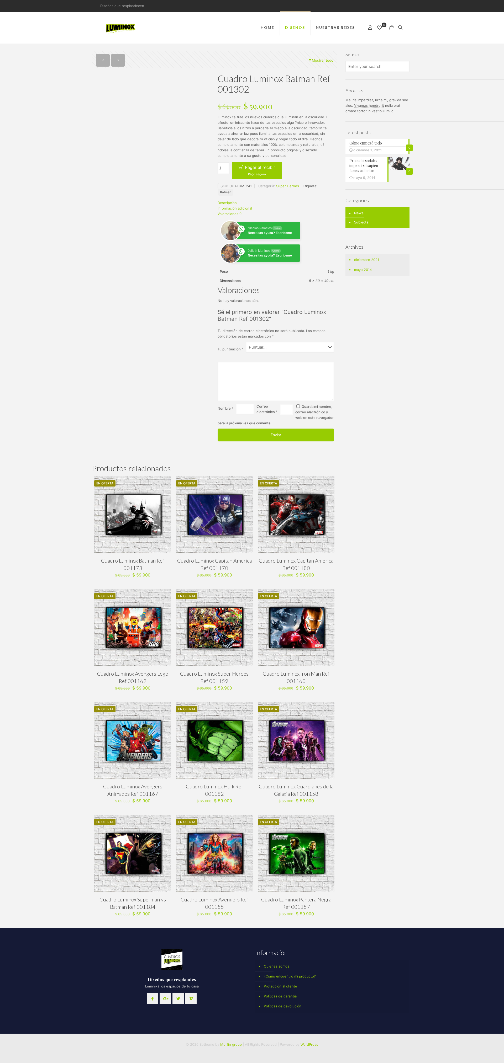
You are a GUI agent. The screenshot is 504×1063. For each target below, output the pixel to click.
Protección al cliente (280, 986)
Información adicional (235, 208)
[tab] (276, 203)
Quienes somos (276, 966)
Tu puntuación (230, 349)
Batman (225, 192)
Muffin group (231, 1044)
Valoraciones (230, 214)
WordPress (309, 1044)
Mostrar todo (322, 60)
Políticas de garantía (280, 996)
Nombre (225, 408)
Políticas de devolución (282, 1006)
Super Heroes (287, 186)
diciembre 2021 (366, 260)
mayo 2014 (363, 270)
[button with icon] (152, 998)
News (359, 213)
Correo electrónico (266, 409)
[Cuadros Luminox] (121, 27)
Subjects (361, 222)
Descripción (227, 203)
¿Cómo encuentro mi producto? (290, 976)
